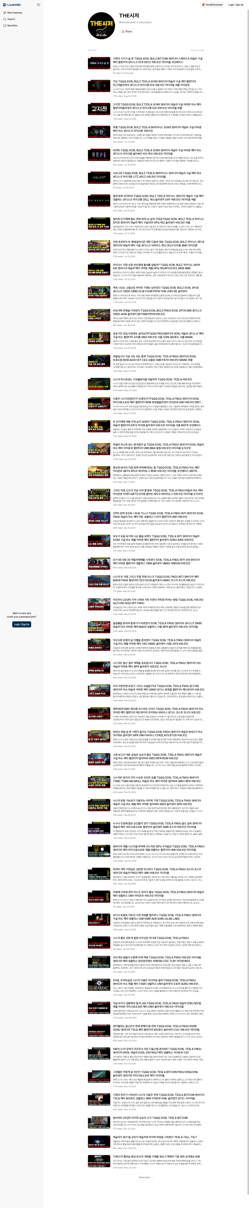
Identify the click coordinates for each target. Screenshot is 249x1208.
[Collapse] (38, 5)
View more (144, 1177)
